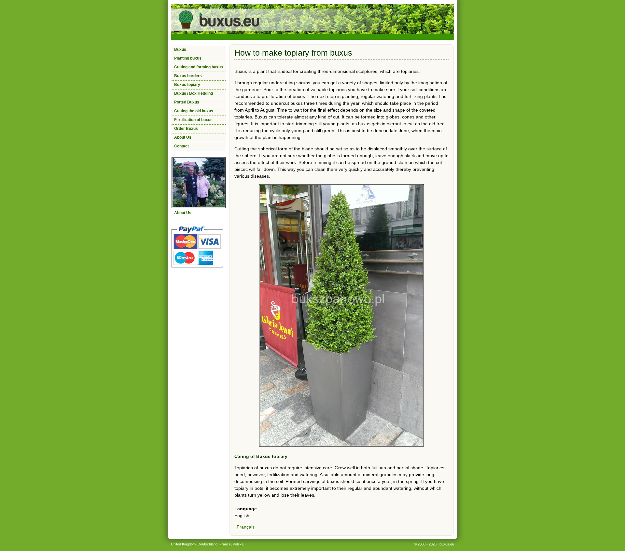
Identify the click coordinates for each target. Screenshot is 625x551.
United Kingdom (183, 544)
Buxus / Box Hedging (193, 93)
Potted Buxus (186, 102)
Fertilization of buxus (193, 119)
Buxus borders (188, 76)
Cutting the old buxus (193, 111)
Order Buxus (186, 128)
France (225, 544)
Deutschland (207, 544)
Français (246, 527)
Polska (238, 544)
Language (245, 508)
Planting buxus (187, 58)
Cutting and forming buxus (198, 67)
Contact (181, 146)
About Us (182, 137)
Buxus (180, 49)
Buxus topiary (187, 84)
